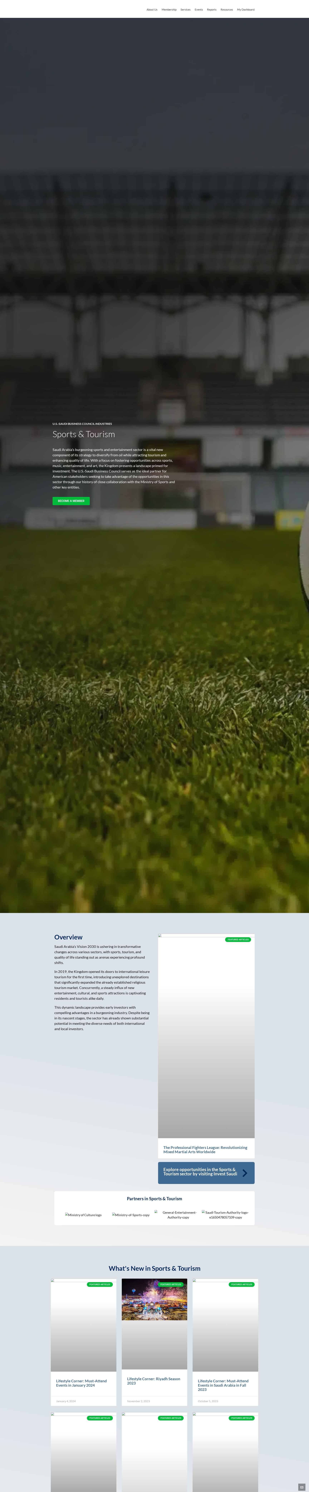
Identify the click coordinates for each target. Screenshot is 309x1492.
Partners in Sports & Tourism (154, 1198)
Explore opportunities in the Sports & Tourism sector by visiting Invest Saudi (200, 1171)
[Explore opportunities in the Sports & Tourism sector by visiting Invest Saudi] (244, 1173)
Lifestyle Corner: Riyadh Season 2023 (153, 1380)
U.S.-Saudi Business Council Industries (82, 423)
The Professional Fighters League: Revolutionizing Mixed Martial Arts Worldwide (205, 1149)
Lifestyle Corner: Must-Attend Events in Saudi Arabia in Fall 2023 (223, 1385)
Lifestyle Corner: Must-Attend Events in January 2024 (81, 1383)
